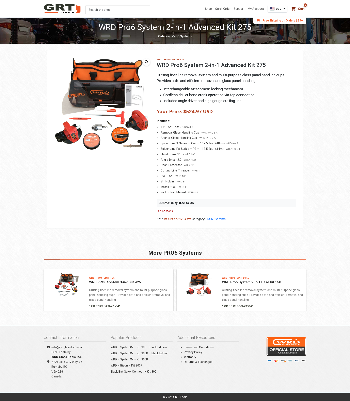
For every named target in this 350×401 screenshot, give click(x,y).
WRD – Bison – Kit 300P (126, 365)
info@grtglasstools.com (67, 347)
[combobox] (117, 9)
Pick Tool (167, 176)
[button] (146, 62)
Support (239, 9)
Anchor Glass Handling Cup (179, 138)
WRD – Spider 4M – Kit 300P (129, 359)
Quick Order (222, 9)
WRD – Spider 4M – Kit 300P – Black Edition (140, 353)
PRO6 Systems (182, 36)
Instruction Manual (173, 192)
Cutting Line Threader (175, 170)
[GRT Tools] (62, 9)
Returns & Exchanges (198, 362)
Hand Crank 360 (171, 154)
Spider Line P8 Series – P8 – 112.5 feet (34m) (192, 149)
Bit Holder (167, 181)
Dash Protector (171, 165)
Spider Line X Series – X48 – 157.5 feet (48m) (192, 143)
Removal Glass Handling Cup (180, 132)
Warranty (190, 357)
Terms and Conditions (199, 347)
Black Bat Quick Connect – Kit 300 (133, 371)
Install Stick (168, 187)
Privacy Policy (193, 352)
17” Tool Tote (170, 127)
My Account (256, 9)
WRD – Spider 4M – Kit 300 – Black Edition (139, 347)
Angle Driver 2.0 (171, 160)
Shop (208, 9)
